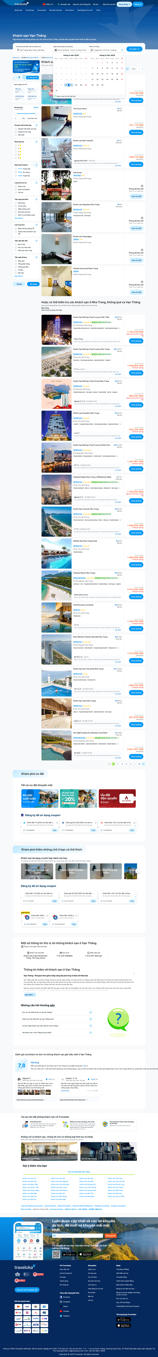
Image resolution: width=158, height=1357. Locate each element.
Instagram (66, 1302)
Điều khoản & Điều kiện (124, 1285)
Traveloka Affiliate (122, 1269)
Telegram (66, 1316)
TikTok (65, 1306)
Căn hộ (90, 1300)
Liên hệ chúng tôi (66, 1273)
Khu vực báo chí (122, 1298)
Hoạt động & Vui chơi (95, 1289)
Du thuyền (91, 1292)
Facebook (66, 1297)
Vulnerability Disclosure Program (127, 1306)
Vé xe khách (92, 1277)
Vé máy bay (92, 1273)
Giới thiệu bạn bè (122, 1273)
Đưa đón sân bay (94, 1281)
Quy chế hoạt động (123, 1302)
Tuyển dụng (64, 1281)
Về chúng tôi (64, 1285)
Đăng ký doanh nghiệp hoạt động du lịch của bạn (128, 1294)
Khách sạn (91, 1269)
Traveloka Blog (121, 1277)
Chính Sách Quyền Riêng (125, 1281)
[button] (124, 4)
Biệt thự (91, 1296)
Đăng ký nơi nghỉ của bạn (125, 1289)
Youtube (66, 1311)
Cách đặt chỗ (64, 1269)
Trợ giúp (63, 1277)
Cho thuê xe (92, 1285)
